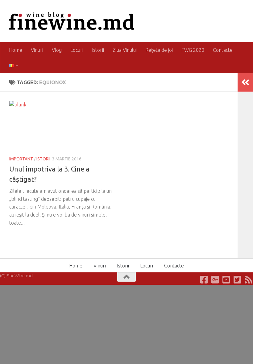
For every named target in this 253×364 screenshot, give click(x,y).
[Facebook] (204, 279)
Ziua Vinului (125, 50)
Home (15, 50)
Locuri (76, 50)
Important (21, 158)
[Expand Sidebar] (245, 82)
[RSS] (248, 279)
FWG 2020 (192, 50)
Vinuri (37, 50)
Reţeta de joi (159, 50)
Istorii (98, 50)
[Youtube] (226, 279)
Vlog (57, 50)
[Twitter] (237, 279)
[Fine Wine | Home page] (71, 21)
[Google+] (215, 279)
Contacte (223, 50)
